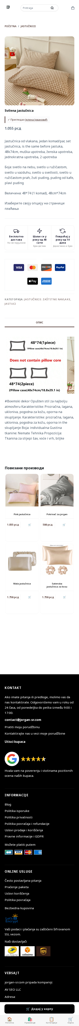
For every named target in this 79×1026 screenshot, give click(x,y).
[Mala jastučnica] (21, 559)
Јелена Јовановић (36, 119)
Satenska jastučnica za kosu (57, 585)
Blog (8, 804)
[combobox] (35, 8)
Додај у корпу (42, 1009)
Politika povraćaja (17, 900)
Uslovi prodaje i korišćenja (24, 830)
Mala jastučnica (22, 583)
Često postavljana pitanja (23, 880)
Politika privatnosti (18, 817)
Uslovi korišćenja (17, 893)
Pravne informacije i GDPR (24, 836)
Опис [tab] (39, 322)
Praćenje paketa (17, 887)
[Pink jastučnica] (21, 490)
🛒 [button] (29, 524)
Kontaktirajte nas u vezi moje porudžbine (35, 733)
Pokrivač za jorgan (57, 514)
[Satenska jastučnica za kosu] (57, 559)
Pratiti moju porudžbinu (22, 727)
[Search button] (52, 8)
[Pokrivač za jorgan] (57, 490)
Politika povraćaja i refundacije (27, 824)
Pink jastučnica (22, 514)
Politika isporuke (17, 811)
